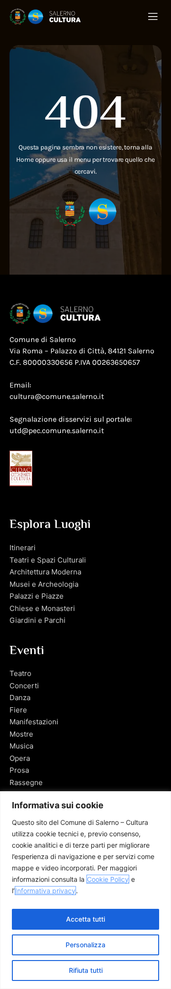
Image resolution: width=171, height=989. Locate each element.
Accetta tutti (85, 919)
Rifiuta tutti (86, 970)
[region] (85, 890)
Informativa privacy (45, 891)
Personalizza (85, 945)
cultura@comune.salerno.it (57, 396)
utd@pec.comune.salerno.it (57, 430)
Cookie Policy (108, 879)
